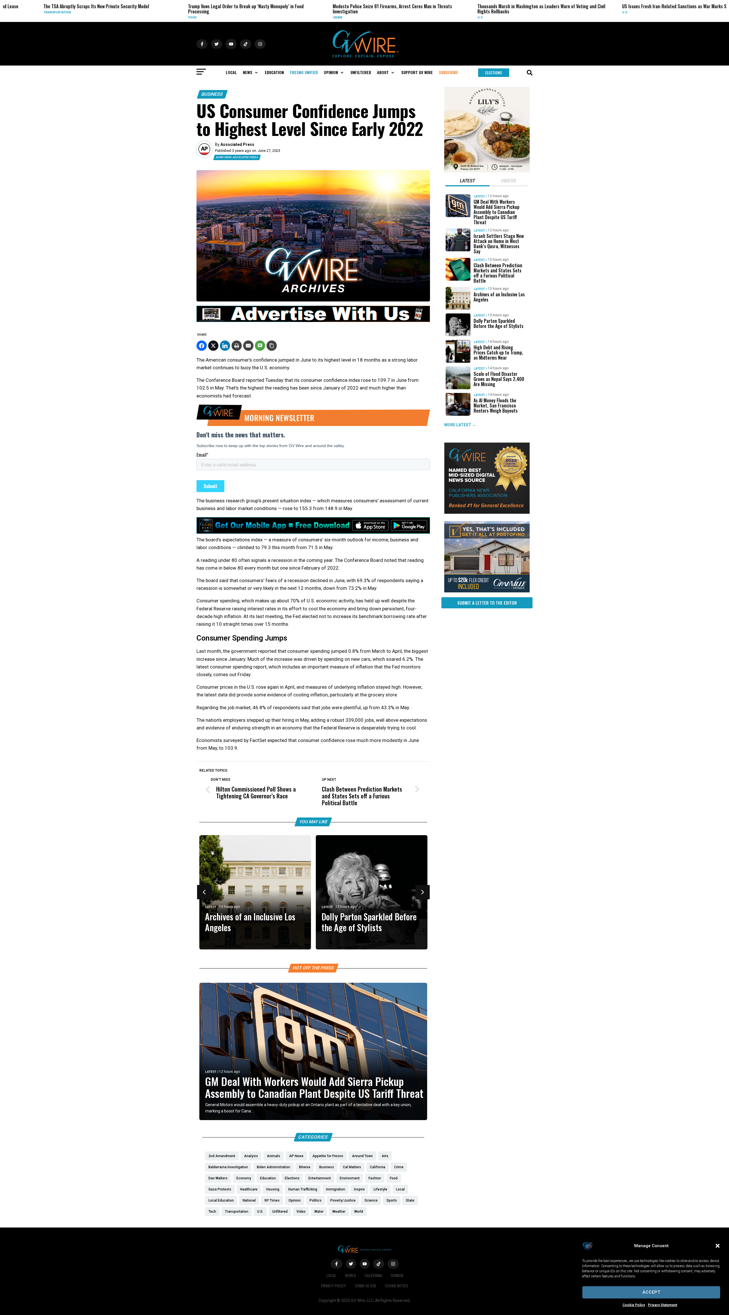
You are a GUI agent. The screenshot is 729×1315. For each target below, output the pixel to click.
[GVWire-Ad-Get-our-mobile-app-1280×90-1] (313, 532)
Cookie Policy (633, 1305)
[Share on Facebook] (201, 346)
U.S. (431, 17)
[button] (717, 1246)
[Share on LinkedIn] (225, 346)
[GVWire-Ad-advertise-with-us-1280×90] (313, 320)
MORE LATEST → (460, 425)
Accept (651, 1292)
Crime (288, 17)
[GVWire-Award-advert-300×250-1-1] (487, 512)
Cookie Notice (396, 1286)
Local (723, 17)
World (350, 1275)
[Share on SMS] (260, 346)
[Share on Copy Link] (272, 346)
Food (143, 17)
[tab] (467, 181)
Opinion (397, 1275)
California (373, 1275)
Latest (210, 907)
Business (212, 94)
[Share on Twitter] (213, 346)
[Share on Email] (248, 346)
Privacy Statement (662, 1305)
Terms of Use (365, 1286)
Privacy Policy (333, 1286)
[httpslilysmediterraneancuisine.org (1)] (487, 171)
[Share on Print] (237, 346)
